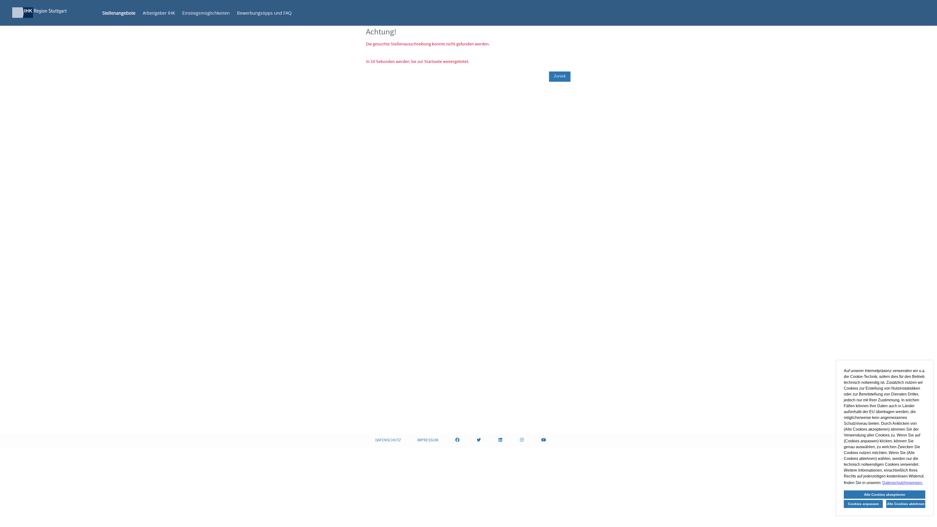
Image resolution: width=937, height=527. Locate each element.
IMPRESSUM (427, 440)
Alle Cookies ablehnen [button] (906, 504)
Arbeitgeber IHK (159, 13)
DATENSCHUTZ (388, 440)
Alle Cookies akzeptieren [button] (884, 495)
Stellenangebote (118, 13)
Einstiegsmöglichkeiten (206, 13)
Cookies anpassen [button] (863, 504)
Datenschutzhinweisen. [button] (902, 483)
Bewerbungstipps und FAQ (264, 13)
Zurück (560, 77)
